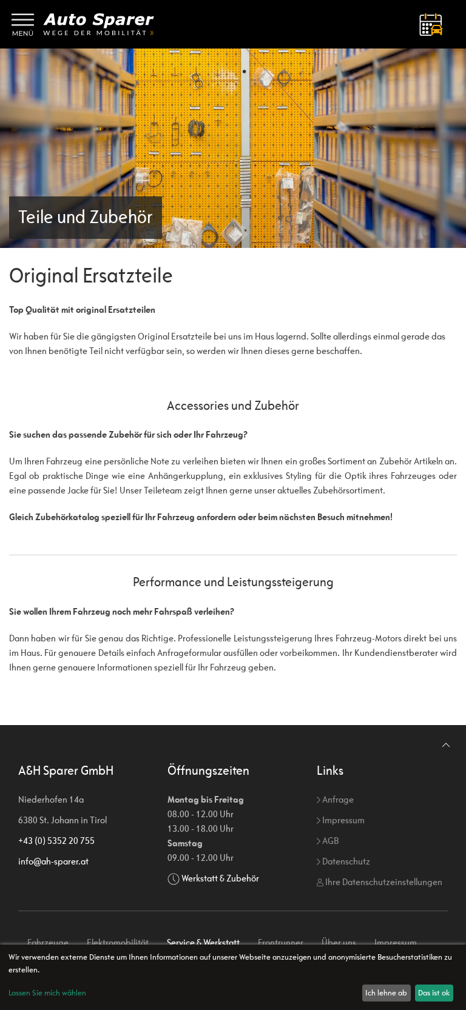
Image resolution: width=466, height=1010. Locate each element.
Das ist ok (434, 993)
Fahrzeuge (48, 942)
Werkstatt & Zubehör (220, 878)
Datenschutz (345, 861)
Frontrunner (280, 942)
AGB (329, 840)
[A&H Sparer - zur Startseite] (98, 24)
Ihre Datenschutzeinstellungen (382, 882)
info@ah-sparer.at (53, 861)
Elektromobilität (118, 942)
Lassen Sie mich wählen (47, 993)
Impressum (342, 820)
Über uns (339, 942)
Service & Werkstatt (203, 942)
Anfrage (337, 799)
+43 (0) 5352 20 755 (56, 840)
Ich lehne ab (386, 993)
